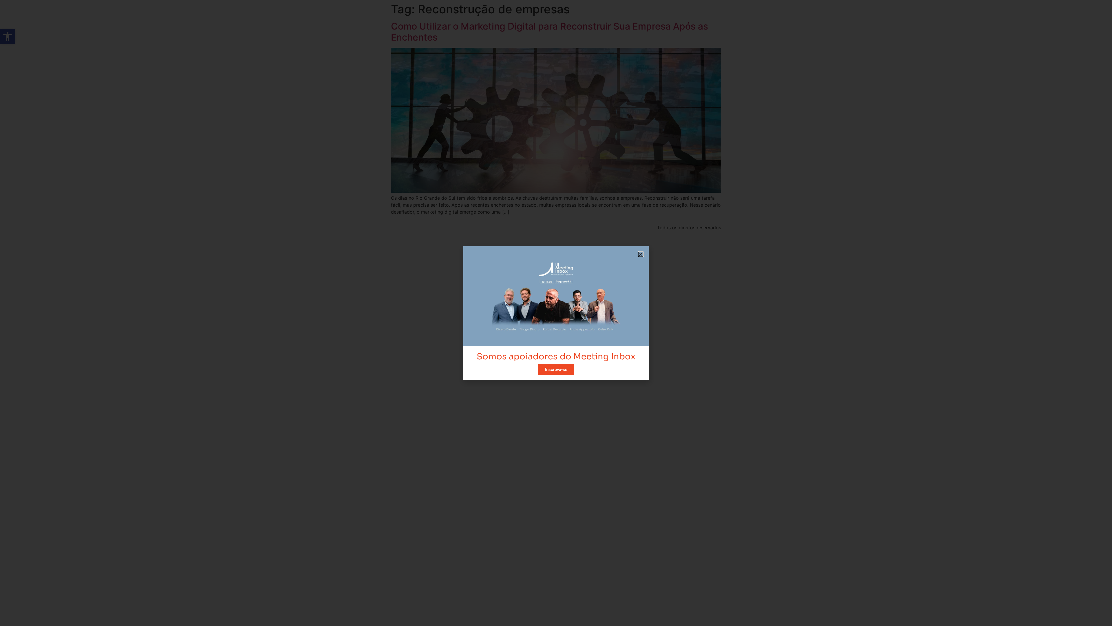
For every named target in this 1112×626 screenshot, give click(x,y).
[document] (556, 313)
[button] (641, 254)
